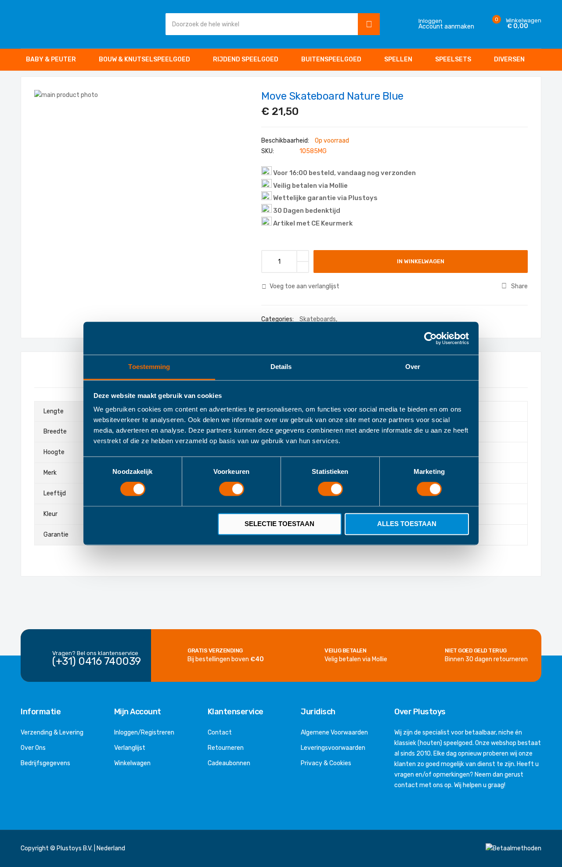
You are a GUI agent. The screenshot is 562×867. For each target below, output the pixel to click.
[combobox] (259, 24)
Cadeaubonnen (229, 763)
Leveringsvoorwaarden (333, 748)
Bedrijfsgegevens (45, 763)
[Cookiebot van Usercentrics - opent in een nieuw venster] (430, 338)
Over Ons (33, 748)
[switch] (231, 490)
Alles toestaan (406, 523)
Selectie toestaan (279, 523)
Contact (220, 732)
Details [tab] (281, 366)
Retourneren (226, 748)
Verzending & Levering (52, 732)
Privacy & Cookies (326, 763)
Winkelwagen (132, 763)
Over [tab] (412, 366)
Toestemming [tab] (149, 366)
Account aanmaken (446, 27)
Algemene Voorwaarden (334, 732)
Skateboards (317, 319)
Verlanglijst (129, 748)
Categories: (278, 319)
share (519, 286)
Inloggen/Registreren (144, 732)
